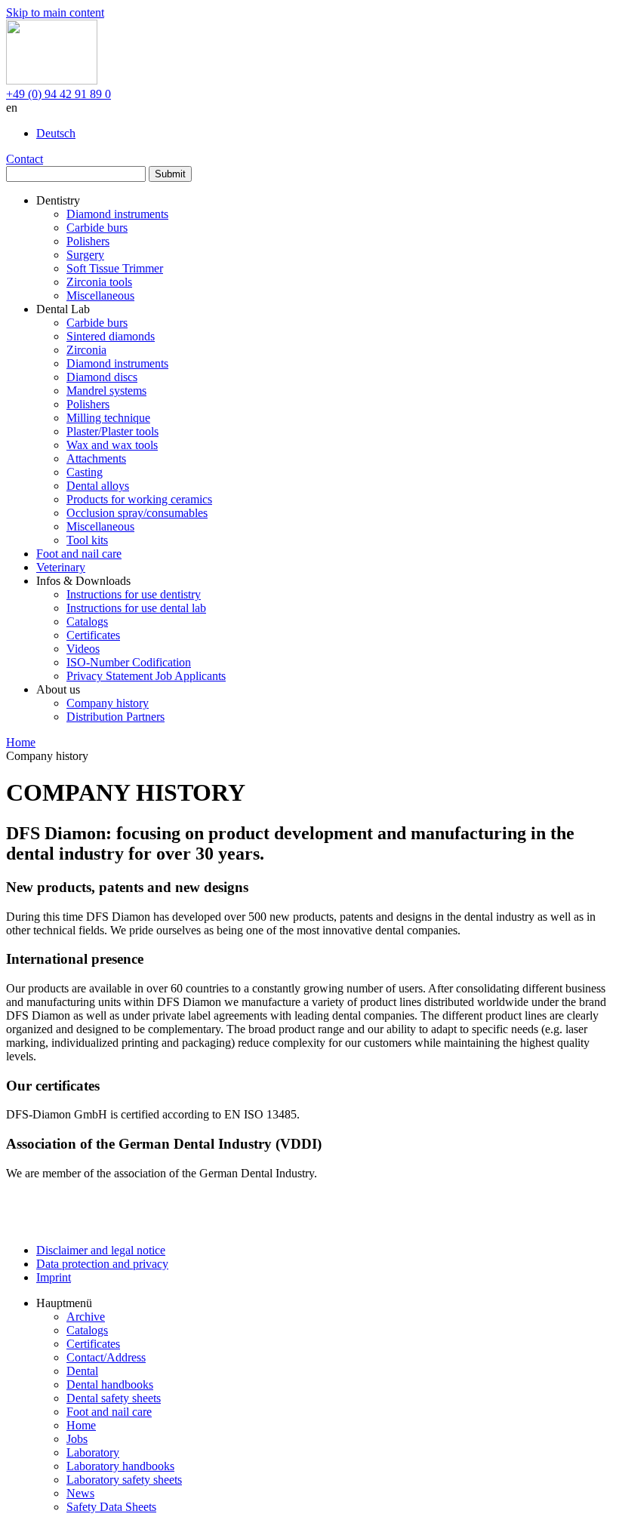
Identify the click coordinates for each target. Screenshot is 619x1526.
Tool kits (87, 540)
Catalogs (87, 621)
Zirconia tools (99, 281)
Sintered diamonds (110, 336)
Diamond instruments (117, 214)
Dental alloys (97, 485)
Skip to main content (55, 12)
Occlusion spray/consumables (137, 512)
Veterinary (60, 567)
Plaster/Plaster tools (112, 431)
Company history (107, 703)
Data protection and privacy (102, 1263)
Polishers (87, 241)
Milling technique (108, 417)
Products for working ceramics (139, 499)
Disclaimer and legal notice (100, 1250)
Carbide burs (97, 227)
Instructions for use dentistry (133, 594)
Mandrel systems (106, 390)
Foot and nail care (79, 553)
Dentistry (58, 200)
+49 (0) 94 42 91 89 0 (58, 94)
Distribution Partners (115, 716)
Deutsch (55, 133)
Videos (83, 648)
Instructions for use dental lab (136, 607)
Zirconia (86, 349)
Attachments (96, 458)
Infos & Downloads (83, 580)
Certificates (93, 635)
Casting (84, 472)
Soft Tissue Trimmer (114, 268)
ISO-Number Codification (128, 662)
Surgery (85, 254)
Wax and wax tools (112, 444)
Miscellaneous (100, 295)
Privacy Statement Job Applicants (146, 675)
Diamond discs (101, 377)
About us (58, 689)
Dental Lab (63, 309)
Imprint (53, 1277)
